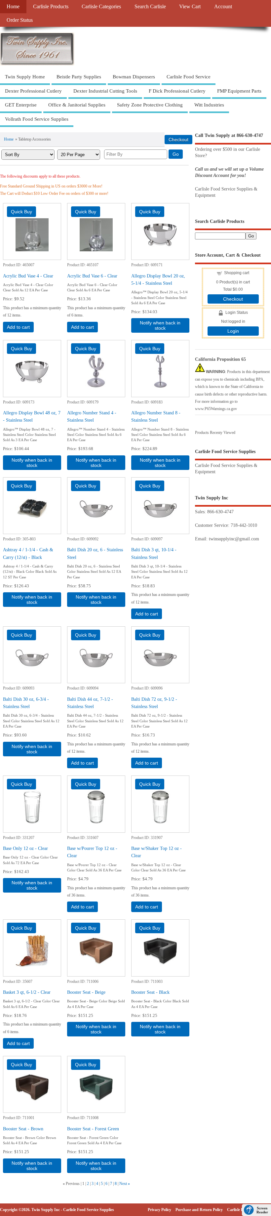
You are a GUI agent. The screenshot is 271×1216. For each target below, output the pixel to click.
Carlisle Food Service (189, 76)
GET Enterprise (21, 104)
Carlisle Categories (101, 7)
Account (223, 7)
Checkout (233, 299)
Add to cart (18, 327)
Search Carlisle (150, 7)
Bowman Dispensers (134, 76)
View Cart (190, 7)
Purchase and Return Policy (199, 1209)
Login (233, 331)
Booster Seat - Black (150, 992)
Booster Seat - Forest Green (93, 1128)
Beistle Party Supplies (79, 76)
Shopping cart (236, 273)
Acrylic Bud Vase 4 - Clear (28, 275)
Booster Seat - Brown (23, 1128)
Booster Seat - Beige (86, 992)
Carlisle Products (50, 7)
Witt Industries (209, 104)
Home (13, 7)
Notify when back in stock (160, 325)
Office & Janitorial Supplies (76, 104)
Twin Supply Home (25, 76)
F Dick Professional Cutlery (177, 91)
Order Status (20, 20)
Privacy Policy (159, 1209)
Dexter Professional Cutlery (33, 91)
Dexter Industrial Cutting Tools (105, 91)
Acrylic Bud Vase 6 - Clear (92, 275)
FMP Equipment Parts (239, 91)
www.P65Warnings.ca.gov (216, 408)
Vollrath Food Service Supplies (36, 119)
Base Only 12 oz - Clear (25, 848)
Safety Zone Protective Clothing (150, 104)
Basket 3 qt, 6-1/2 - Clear (27, 992)
